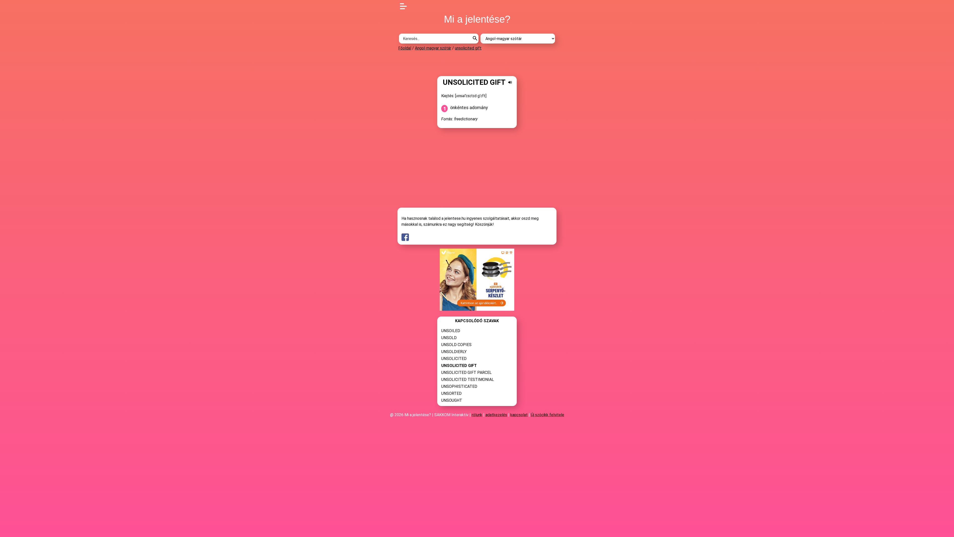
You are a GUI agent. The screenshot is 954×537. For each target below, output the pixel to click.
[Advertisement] (477, 63)
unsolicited (454, 358)
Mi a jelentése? (477, 19)
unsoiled (450, 330)
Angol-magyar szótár (433, 48)
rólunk (477, 414)
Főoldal (404, 48)
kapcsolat (519, 414)
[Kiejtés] (510, 82)
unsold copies (456, 344)
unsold (449, 337)
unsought (451, 400)
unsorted (451, 393)
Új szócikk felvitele (547, 414)
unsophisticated (459, 386)
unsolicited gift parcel (466, 372)
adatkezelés (496, 414)
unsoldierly (454, 351)
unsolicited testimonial (467, 379)
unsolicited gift (468, 48)
